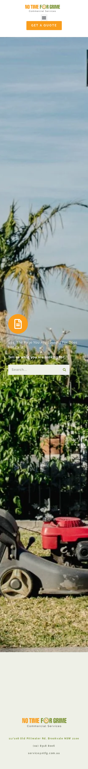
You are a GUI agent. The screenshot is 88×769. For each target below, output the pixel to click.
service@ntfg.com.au (44, 753)
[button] (44, 17)
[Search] (64, 370)
